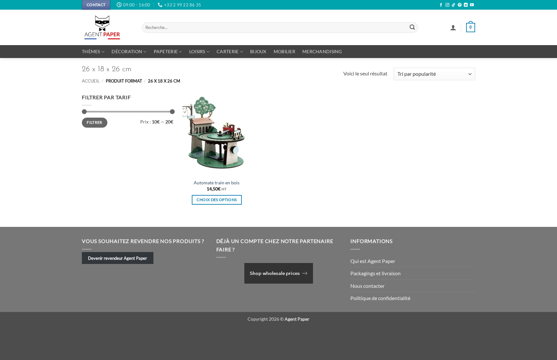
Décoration (127, 51)
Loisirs (197, 51)
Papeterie (166, 51)
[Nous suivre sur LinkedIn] (466, 5)
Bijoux (258, 51)
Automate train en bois (216, 182)
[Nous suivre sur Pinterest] (460, 5)
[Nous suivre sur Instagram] (447, 5)
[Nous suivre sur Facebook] (441, 5)
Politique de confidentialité (380, 298)
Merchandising (322, 51)
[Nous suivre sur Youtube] (472, 5)
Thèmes (91, 51)
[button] (453, 27)
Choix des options (217, 200)
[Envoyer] (412, 27)
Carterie (228, 51)
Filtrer (95, 122)
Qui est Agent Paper (372, 261)
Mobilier (284, 51)
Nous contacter (367, 286)
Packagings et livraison (375, 273)
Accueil (91, 80)
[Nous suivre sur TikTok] (453, 5)
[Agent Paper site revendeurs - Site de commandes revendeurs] (107, 27)
